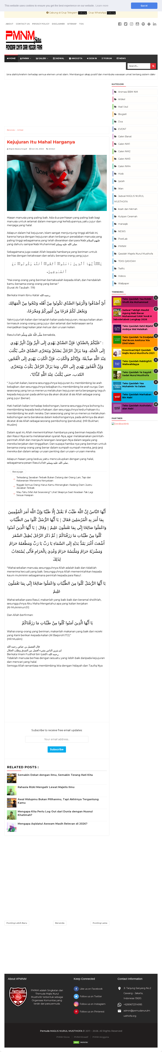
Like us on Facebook (91, 988)
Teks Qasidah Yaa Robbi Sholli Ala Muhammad (136, 301)
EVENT (122, 129)
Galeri (42, 58)
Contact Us (23, 24)
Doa (120, 121)
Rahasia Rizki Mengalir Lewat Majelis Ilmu (46, 787)
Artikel (52, 149)
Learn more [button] (102, 5)
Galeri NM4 (124, 166)
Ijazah (121, 181)
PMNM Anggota (101, 1037)
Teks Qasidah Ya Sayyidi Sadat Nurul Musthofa (136, 374)
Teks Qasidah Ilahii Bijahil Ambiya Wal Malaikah (137, 328)
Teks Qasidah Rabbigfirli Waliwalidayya (137, 363)
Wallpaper (123, 283)
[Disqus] (56, 877)
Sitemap (72, 24)
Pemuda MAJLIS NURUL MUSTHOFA (61, 1031)
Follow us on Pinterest (92, 1011)
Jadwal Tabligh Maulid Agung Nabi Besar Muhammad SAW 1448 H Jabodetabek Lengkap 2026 (132, 315)
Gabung (82, 13)
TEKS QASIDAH (127, 261)
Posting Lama (100, 923)
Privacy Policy (40, 24)
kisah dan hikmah (127, 209)
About (9, 24)
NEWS (122, 231)
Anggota (76, 58)
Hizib (121, 173)
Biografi (122, 114)
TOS (81, 24)
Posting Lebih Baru (16, 923)
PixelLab (123, 238)
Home (12, 58)
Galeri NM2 (124, 151)
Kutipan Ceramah (127, 216)
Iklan (120, 188)
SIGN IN (93, 58)
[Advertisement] (56, 104)
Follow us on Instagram (93, 1004)
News (122, 58)
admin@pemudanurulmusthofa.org (137, 1013)
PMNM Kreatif (81, 1037)
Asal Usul (123, 106)
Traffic (121, 268)
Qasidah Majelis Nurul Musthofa (135, 253)
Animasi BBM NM (128, 91)
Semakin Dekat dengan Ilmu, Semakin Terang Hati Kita (55, 774)
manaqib (123, 223)
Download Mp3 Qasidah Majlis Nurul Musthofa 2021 (138, 352)
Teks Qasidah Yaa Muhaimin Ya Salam (133, 385)
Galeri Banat (125, 136)
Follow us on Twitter (91, 996)
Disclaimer (58, 24)
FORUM (107, 58)
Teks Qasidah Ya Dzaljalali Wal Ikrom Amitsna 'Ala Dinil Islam (138, 340)
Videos (122, 276)
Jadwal (59, 58)
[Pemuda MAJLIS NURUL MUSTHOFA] (24, 40)
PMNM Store (63, 1037)
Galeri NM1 (124, 144)
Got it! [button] (144, 5)
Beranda (59, 923)
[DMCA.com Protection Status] (81, 1043)
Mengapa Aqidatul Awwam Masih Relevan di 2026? (52, 823)
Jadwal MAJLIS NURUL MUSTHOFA (129, 199)
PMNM (25, 58)
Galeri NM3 (124, 158)
